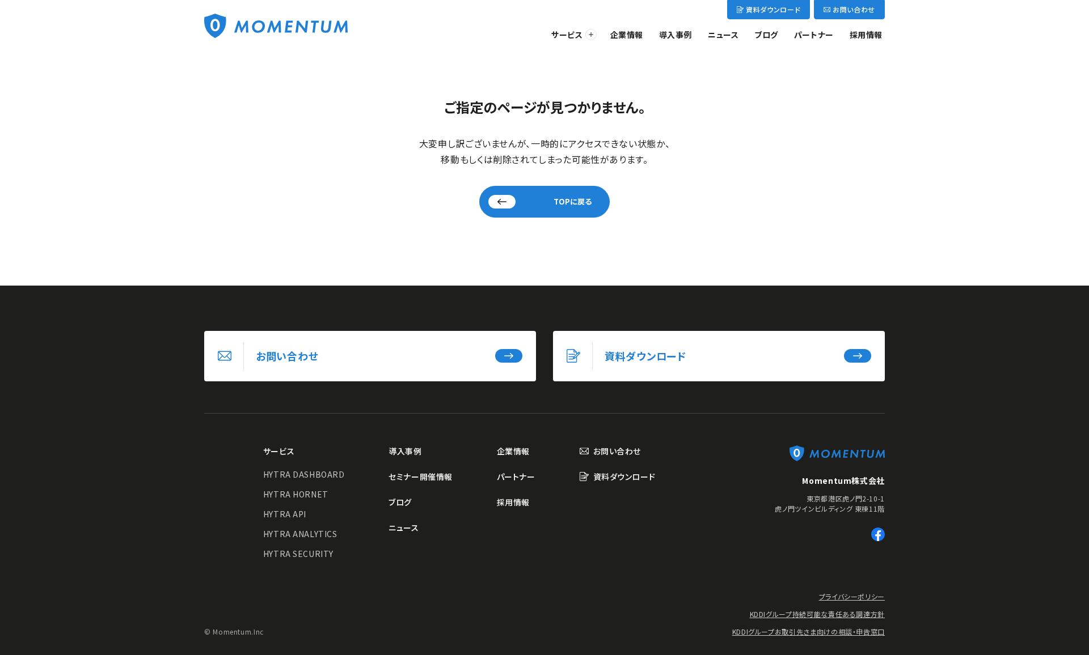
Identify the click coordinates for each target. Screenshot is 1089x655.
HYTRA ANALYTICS (300, 533)
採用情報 (866, 35)
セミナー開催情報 (420, 476)
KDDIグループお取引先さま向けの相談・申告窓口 (808, 631)
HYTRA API (284, 514)
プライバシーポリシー (852, 596)
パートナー (814, 35)
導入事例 (675, 35)
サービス (567, 35)
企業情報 (626, 35)
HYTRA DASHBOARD (303, 474)
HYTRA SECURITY (298, 553)
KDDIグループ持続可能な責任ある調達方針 (817, 614)
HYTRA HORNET (295, 494)
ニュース (723, 35)
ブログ (766, 35)
